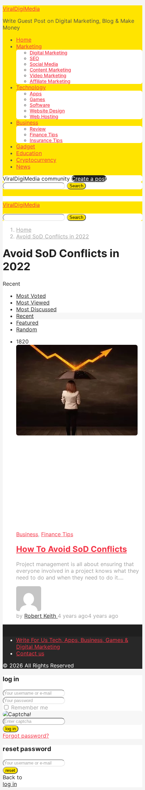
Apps (36, 93)
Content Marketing (50, 70)
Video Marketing (48, 75)
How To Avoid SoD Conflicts (71, 549)
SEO (34, 58)
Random (26, 329)
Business (27, 122)
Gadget (25, 146)
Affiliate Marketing (50, 81)
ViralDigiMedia (21, 8)
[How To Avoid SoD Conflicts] (79, 438)
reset (10, 770)
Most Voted (31, 295)
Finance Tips (44, 134)
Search (76, 185)
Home (23, 39)
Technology (31, 87)
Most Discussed (36, 309)
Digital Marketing (48, 52)
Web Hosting (44, 116)
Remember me (29, 707)
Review (38, 129)
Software (40, 105)
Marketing (29, 46)
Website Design (47, 110)
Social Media (44, 64)
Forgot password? (26, 735)
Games (37, 99)
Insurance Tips (46, 140)
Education (29, 153)
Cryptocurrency (36, 159)
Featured (27, 322)
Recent (25, 316)
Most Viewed (33, 302)
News (23, 166)
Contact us (30, 653)
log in (10, 728)
